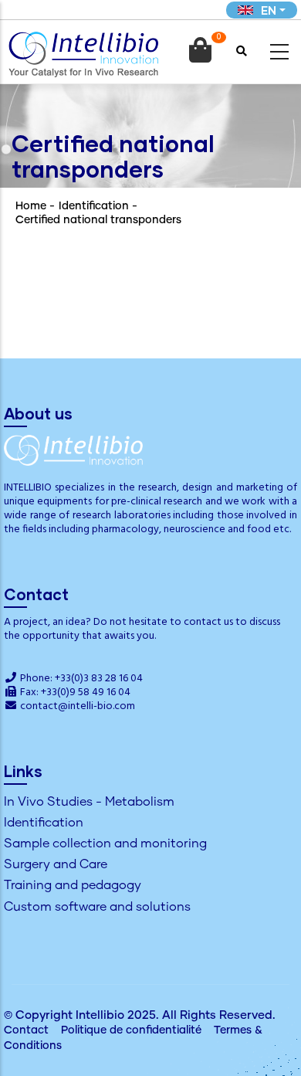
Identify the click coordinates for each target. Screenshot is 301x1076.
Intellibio (100, 1015)
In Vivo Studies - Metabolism (89, 802)
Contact (26, 1030)
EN (268, 10)
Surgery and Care (55, 864)
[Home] (84, 49)
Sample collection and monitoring (105, 843)
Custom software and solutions (97, 907)
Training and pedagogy (72, 885)
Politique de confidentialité (131, 1030)
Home (30, 206)
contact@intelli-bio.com (77, 706)
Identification (94, 206)
